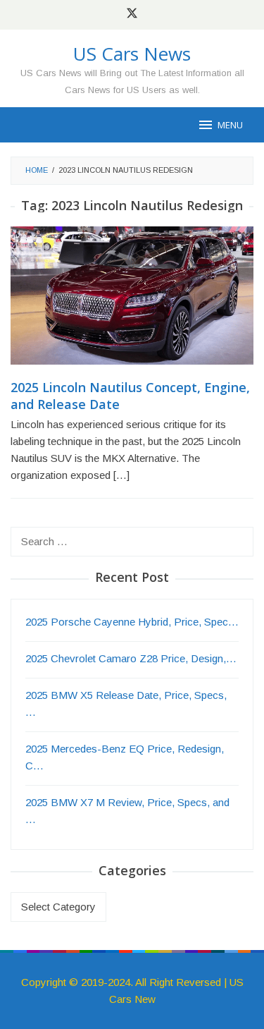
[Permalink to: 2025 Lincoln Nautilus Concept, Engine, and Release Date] (132, 302)
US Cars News (132, 53)
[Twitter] (132, 15)
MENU (230, 124)
